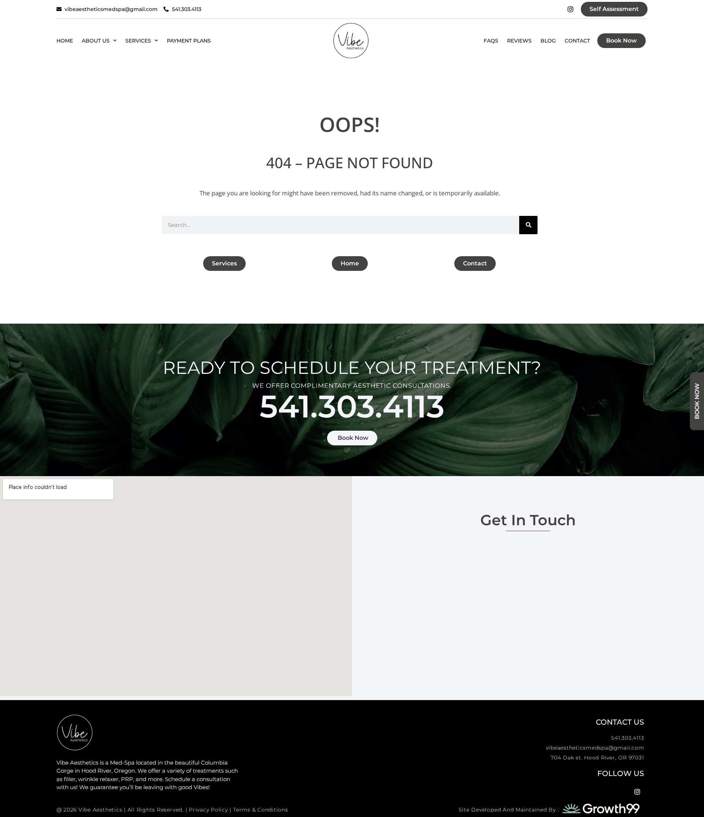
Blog (548, 40)
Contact (577, 40)
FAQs (491, 40)
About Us (96, 40)
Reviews (519, 40)
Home (64, 40)
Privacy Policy (208, 809)
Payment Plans (189, 40)
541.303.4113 (352, 406)
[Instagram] (570, 9)
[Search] (528, 225)
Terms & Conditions (260, 809)
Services (138, 40)
